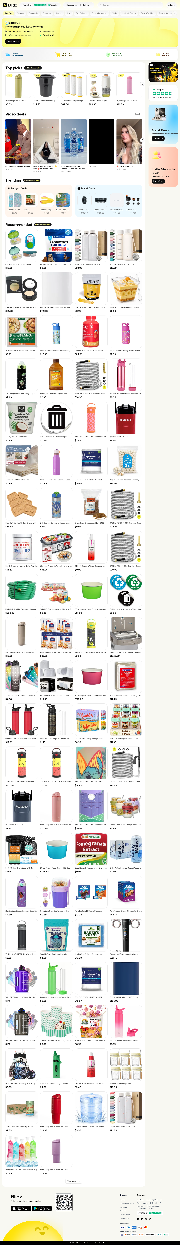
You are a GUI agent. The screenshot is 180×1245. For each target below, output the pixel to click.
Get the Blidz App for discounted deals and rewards (90, 1243)
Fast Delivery (81, 13)
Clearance (47, 13)
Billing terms (124, 1218)
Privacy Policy (125, 1215)
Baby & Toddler (147, 13)
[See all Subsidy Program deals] (139, 188)
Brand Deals (88, 188)
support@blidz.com (154, 1200)
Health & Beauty (129, 13)
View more (71, 1181)
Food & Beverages (99, 13)
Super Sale (33, 13)
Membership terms (127, 1203)
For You (8, 13)
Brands (59, 13)
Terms (122, 1200)
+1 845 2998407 (154, 1203)
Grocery (20, 13)
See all (137, 114)
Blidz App (84, 5)
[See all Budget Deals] (69, 188)
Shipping (123, 1207)
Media (114, 13)
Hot (69, 13)
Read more (12, 41)
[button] (18, 89)
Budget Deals (19, 188)
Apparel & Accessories (168, 13)
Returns (123, 1211)
